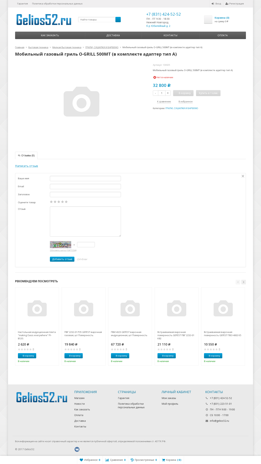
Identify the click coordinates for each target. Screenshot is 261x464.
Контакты (170, 35)
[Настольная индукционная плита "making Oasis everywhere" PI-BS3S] (37, 309)
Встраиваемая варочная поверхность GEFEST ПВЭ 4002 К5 (222, 333)
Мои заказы (169, 398)
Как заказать (50, 35)
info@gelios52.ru (219, 420)
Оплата (223, 35)
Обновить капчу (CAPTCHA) (63, 250)
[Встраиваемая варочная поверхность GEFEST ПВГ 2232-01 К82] (176, 309)
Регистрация (236, 3)
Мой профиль (170, 403)
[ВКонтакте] (77, 449)
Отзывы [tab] (28, 155)
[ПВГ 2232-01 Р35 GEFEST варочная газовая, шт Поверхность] (83, 309)
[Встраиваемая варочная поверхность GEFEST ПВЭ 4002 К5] (223, 309)
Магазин (79, 398)
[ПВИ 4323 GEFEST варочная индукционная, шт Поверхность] (130, 309)
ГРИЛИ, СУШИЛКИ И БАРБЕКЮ (181, 108)
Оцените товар (27, 202)
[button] (238, 282)
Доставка (113, 35)
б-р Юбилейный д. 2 (158, 26)
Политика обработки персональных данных (57, 3)
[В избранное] (55, 356)
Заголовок (24, 194)
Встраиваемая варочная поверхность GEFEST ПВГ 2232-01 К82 (175, 335)
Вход (218, 3)
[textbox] (99, 19)
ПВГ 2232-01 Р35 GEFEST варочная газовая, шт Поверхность (83, 333)
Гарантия (22, 3)
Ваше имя (23, 178)
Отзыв (22, 209)
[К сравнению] (49, 356)
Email (21, 186)
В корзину (28, 355)
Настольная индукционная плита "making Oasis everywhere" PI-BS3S (37, 335)
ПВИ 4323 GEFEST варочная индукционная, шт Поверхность (129, 333)
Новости (79, 403)
